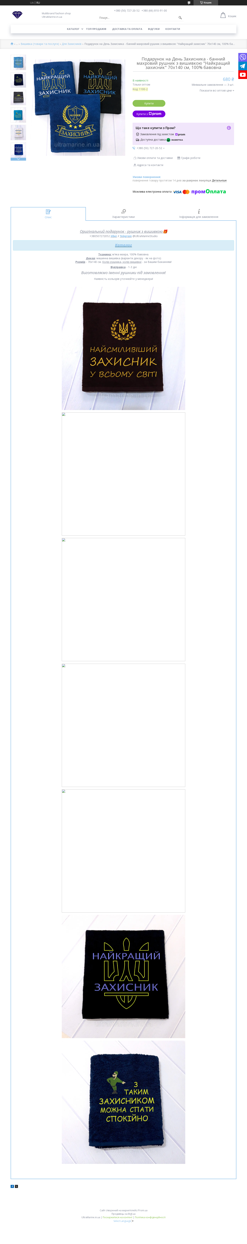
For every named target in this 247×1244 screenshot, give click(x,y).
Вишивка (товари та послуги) (40, 44)
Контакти (172, 29)
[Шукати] (180, 17)
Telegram (126, 236)
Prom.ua (142, 1210)
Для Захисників (71, 44)
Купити (149, 103)
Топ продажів (96, 29)
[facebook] (12, 1187)
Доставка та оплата (127, 29)
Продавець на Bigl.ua (123, 1213)
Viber (114, 236)
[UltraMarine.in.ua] (17, 15)
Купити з (142, 114)
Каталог (73, 29)
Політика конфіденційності (150, 1217)
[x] (16, 1187)
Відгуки (154, 29)
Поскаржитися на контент (117, 1217)
